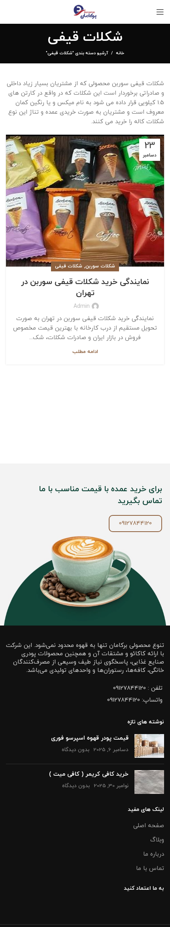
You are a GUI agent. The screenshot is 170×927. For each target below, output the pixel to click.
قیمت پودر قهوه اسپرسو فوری (89, 738)
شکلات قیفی (68, 266)
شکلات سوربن (100, 266)
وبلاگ (157, 840)
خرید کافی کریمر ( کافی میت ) (88, 774)
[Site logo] (85, 11)
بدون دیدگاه (75, 749)
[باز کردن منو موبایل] (160, 12)
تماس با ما (150, 868)
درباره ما (153, 854)
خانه (120, 53)
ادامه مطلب (85, 352)
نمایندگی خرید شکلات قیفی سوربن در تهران (85, 288)
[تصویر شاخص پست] (149, 746)
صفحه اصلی (148, 826)
